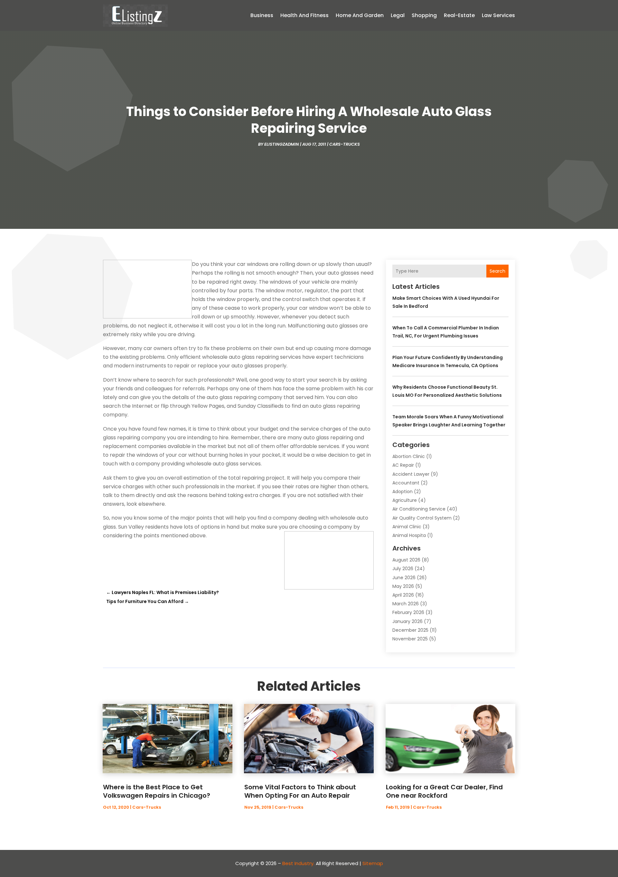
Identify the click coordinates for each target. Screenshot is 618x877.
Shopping (424, 15)
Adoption (402, 491)
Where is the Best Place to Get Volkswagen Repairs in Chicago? (156, 791)
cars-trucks (344, 144)
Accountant (405, 483)
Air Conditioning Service (418, 509)
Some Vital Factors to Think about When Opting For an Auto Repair (300, 791)
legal (398, 15)
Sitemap (372, 863)
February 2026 (408, 612)
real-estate (459, 15)
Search (497, 271)
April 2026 (403, 595)
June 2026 (404, 577)
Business (261, 15)
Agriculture (404, 500)
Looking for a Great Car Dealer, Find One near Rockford (444, 791)
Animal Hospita (409, 535)
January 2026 (407, 621)
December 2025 (410, 630)
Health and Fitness (304, 15)
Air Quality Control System (422, 518)
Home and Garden (360, 15)
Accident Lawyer (410, 474)
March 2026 (405, 603)
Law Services (498, 15)
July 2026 (402, 568)
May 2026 (403, 586)
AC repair (403, 465)
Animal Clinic (406, 526)
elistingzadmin (281, 144)
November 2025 (410, 639)
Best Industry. (298, 863)
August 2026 (406, 560)
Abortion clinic (408, 456)
